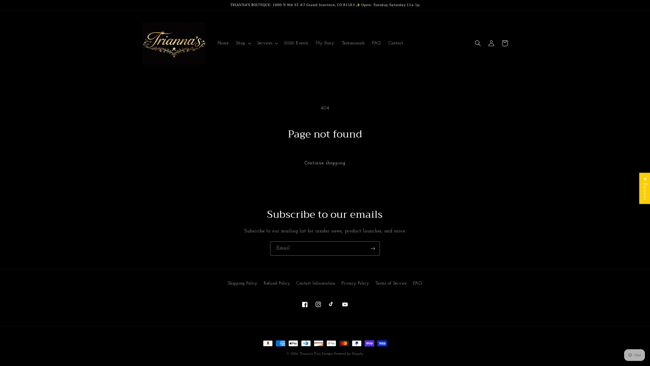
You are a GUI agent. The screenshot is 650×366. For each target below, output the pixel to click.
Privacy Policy (355, 283)
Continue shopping (325, 163)
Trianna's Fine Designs (316, 353)
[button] (243, 43)
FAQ (417, 283)
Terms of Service (391, 283)
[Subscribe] (373, 248)
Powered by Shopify (348, 353)
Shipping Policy (242, 283)
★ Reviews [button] (644, 188)
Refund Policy (277, 283)
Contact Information (315, 283)
